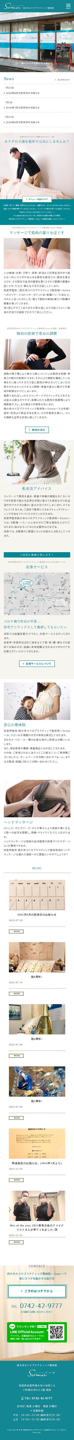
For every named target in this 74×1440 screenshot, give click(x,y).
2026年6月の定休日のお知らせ (23, 122)
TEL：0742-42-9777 (38, 1398)
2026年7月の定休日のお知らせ (23, 107)
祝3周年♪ (37, 1101)
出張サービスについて (38, 663)
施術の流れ (38, 429)
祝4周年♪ (37, 1039)
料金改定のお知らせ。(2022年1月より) (37, 1163)
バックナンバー (63, 79)
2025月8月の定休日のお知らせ (36, 914)
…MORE (16, 931)
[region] (37, 41)
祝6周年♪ (37, 976)
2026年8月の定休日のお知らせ (23, 93)
